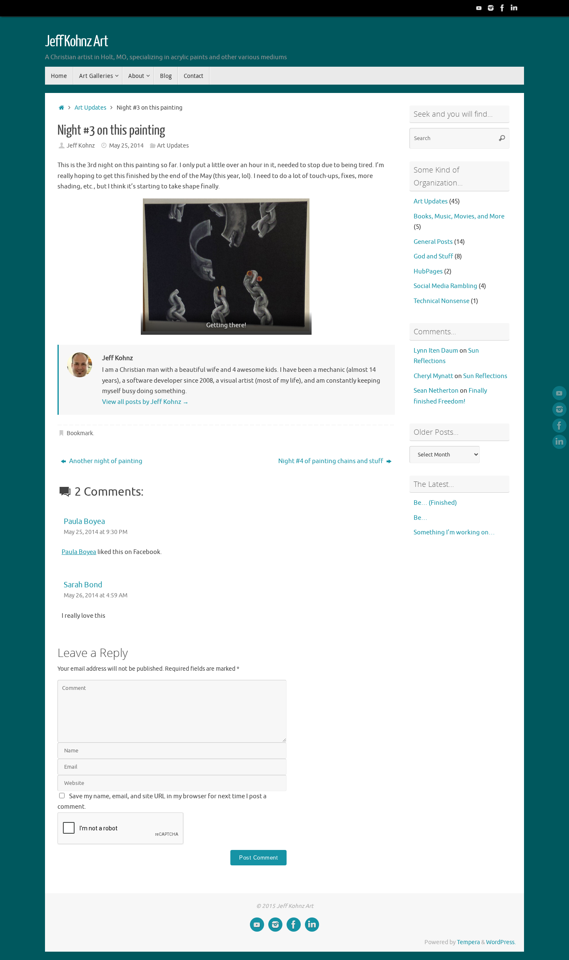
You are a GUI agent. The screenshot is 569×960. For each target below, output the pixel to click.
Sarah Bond (83, 584)
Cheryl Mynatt (433, 376)
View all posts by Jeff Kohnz (145, 402)
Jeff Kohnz (81, 145)
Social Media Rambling (445, 286)
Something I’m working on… (454, 532)
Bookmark (80, 433)
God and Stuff (433, 257)
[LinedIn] (514, 8)
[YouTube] (479, 8)
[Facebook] (502, 8)
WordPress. (501, 942)
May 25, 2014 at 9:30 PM (95, 532)
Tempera (468, 942)
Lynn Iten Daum (436, 351)
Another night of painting (105, 461)
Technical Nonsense (441, 301)
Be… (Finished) (435, 503)
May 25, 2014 (126, 145)
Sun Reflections (485, 376)
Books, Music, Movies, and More (459, 217)
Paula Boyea (84, 521)
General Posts (433, 242)
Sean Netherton (436, 391)
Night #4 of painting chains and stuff (331, 461)
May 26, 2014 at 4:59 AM (95, 595)
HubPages (428, 272)
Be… (420, 518)
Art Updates (90, 107)
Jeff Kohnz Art (76, 41)
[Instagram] (491, 8)
